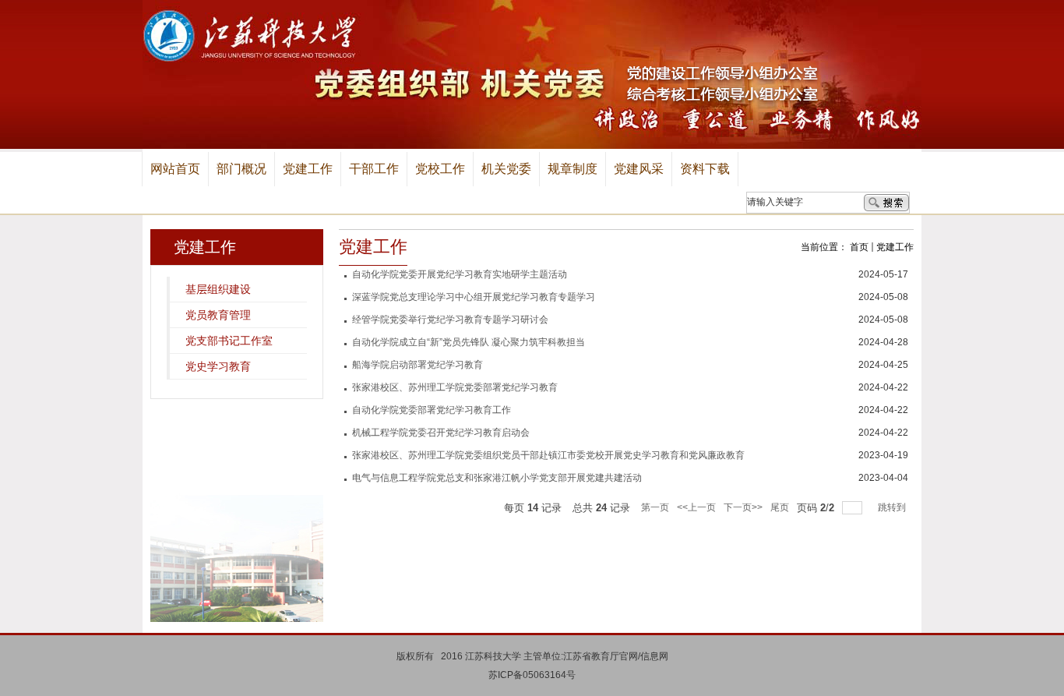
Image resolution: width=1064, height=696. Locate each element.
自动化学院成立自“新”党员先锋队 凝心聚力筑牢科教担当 (468, 342)
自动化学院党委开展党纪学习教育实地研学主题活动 (459, 274)
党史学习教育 (218, 366)
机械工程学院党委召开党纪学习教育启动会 (441, 432)
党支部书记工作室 (229, 340)
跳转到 (893, 507)
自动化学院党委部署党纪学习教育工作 (431, 410)
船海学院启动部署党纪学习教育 (417, 364)
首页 (859, 247)
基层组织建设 (218, 289)
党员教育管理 (218, 315)
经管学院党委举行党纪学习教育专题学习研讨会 (450, 319)
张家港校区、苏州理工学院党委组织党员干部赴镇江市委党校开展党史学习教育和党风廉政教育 (548, 455)
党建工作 (895, 247)
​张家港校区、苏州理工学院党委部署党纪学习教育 (455, 387)
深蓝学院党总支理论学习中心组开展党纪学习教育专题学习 (473, 296)
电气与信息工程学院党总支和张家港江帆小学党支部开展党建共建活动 (497, 477)
